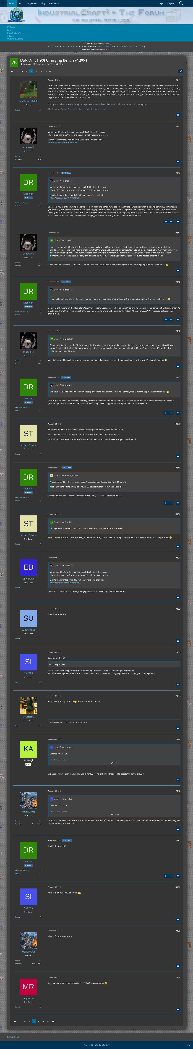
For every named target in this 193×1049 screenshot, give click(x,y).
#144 (178, 232)
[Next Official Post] (170, 221)
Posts (17, 110)
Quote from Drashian (63, 240)
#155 (178, 739)
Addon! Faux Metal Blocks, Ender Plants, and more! (84, 109)
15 (45, 71)
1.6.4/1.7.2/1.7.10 (105, 46)
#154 (178, 696)
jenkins (107, 43)
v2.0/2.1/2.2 (54, 46)
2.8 (81, 46)
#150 (178, 514)
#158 (178, 887)
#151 (178, 557)
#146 (178, 331)
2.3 (62, 46)
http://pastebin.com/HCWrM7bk (62, 142)
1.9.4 (124, 46)
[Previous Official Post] (165, 221)
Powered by (96, 1045)
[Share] (180, 71)
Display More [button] (114, 763)
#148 (178, 424)
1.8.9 (117, 46)
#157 (178, 840)
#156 (178, 791)
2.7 (77, 46)
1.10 (130, 46)
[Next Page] (50, 71)
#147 (178, 377)
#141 (178, 80)
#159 (178, 930)
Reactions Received (22, 203)
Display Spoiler (58, 664)
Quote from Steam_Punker (66, 475)
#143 (178, 173)
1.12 (142, 46)
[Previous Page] (12, 71)
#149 (178, 467)
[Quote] (178, 115)
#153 (178, 652)
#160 (178, 977)
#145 (178, 281)
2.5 (67, 46)
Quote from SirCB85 (63, 747)
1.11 (136, 46)
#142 (178, 126)
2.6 (72, 46)
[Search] (181, 3)
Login (160, 3)
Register (171, 3)
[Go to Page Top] (189, 1045)
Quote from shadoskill (64, 180)
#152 (178, 608)
